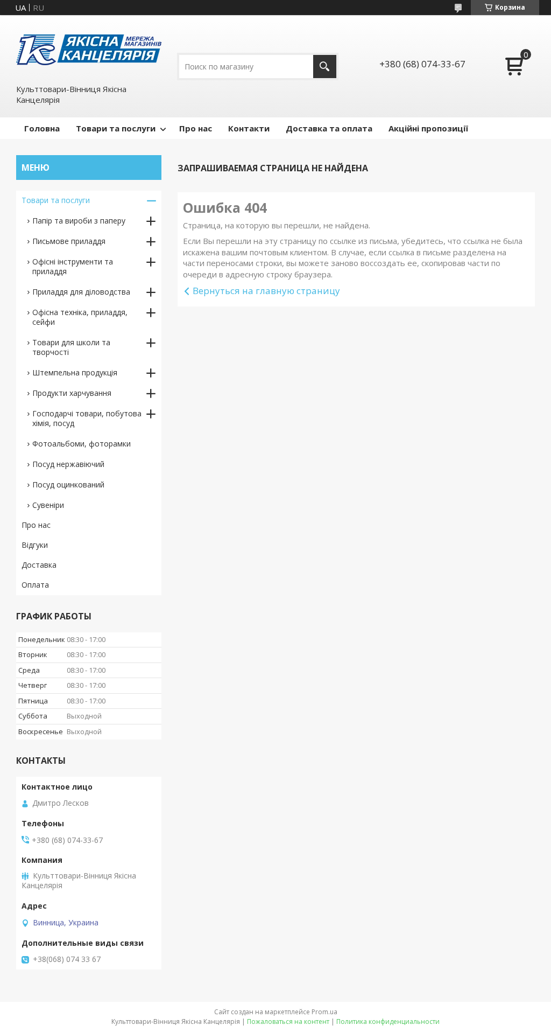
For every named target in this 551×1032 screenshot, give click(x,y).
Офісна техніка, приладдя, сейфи (80, 317)
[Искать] (324, 66)
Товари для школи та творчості (71, 347)
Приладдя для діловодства (81, 292)
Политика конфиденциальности (388, 1021)
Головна (42, 128)
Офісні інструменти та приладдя (72, 266)
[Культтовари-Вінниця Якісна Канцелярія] (88, 49)
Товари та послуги (116, 128)
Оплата (35, 585)
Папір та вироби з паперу (78, 220)
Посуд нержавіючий (68, 464)
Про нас (195, 128)
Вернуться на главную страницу (266, 290)
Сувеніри (48, 505)
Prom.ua (324, 1011)
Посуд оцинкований (68, 484)
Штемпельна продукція (74, 372)
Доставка (39, 565)
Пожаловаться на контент (288, 1021)
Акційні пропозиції (428, 128)
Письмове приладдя (68, 241)
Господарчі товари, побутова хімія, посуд (87, 418)
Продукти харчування (71, 393)
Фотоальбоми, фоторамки (81, 443)
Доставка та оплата (329, 128)
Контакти (249, 128)
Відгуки (35, 545)
